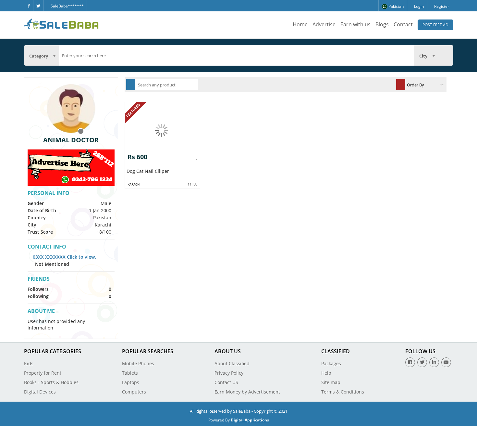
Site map (330, 382)
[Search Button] (445, 55)
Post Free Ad (435, 25)
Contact (403, 24)
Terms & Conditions (342, 392)
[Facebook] (29, 5)
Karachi (134, 184)
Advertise (324, 24)
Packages (331, 363)
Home (300, 24)
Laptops (130, 382)
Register (441, 6)
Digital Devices (40, 392)
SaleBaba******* (67, 6)
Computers (134, 392)
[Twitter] (38, 5)
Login (418, 6)
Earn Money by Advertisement (247, 392)
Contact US (226, 382)
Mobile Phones (138, 363)
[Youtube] (446, 362)
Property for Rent (42, 373)
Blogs (382, 24)
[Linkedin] (434, 362)
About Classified (232, 363)
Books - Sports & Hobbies (51, 382)
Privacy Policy (228, 373)
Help (326, 373)
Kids (28, 363)
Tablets (130, 373)
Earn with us (355, 24)
